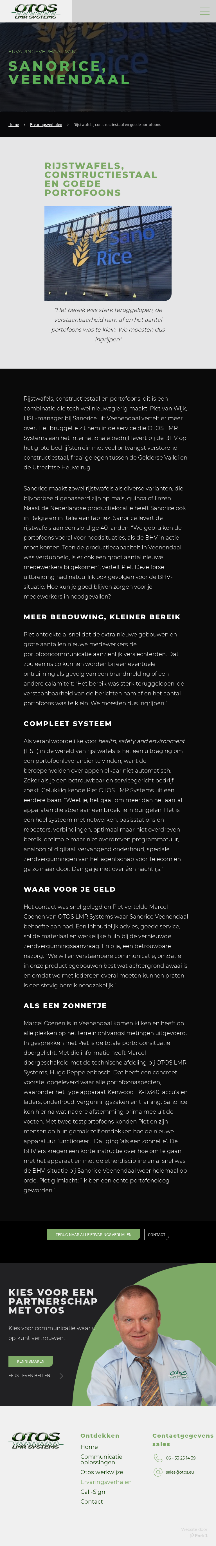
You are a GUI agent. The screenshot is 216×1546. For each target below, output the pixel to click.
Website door (194, 1529)
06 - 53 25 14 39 (181, 1458)
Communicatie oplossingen (101, 1460)
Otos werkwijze (101, 1472)
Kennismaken (30, 1361)
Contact (91, 1502)
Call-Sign (92, 1492)
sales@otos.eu (180, 1472)
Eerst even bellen (29, 1375)
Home (13, 124)
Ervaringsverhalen (46, 124)
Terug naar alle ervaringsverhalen (94, 1234)
